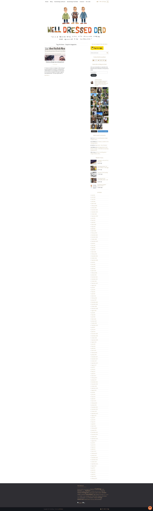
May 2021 (93, 291)
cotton (103, 489)
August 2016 (93, 390)
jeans (96, 492)
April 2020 (93, 316)
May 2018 (93, 346)
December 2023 (94, 235)
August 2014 (93, 440)
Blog (51, 1)
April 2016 (93, 398)
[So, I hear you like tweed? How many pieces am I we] (93, 126)
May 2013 (93, 472)
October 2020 (94, 306)
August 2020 (93, 310)
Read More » (47, 75)
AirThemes (61, 509)
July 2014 (93, 442)
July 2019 (93, 327)
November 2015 (94, 409)
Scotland (84, 496)
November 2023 (94, 237)
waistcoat (80, 499)
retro (78, 496)
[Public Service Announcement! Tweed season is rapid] (93, 108)
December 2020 (94, 302)
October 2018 (94, 337)
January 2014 (93, 455)
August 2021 (93, 285)
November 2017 (94, 358)
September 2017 (94, 363)
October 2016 (94, 386)
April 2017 (93, 373)
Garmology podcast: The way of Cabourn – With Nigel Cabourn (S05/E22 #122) (102, 167)
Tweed (95, 497)
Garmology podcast (59, 1)
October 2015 (94, 411)
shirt (91, 496)
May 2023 (93, 247)
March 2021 (93, 295)
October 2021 (94, 281)
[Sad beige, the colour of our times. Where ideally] (93, 102)
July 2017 (93, 367)
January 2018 (93, 354)
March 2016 (93, 400)
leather (99, 492)
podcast (107, 494)
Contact (82, 1)
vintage (100, 497)
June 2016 (93, 394)
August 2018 (93, 342)
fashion (87, 491)
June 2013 (93, 470)
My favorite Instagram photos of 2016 (101, 185)
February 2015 (94, 428)
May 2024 (93, 226)
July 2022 (93, 262)
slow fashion (104, 496)
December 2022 (94, 256)
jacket (90, 492)
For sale (88, 1)
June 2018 (93, 344)
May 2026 (93, 199)
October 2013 (94, 461)
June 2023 (93, 245)
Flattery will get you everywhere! (55, 62)
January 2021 (93, 300)
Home (46, 1)
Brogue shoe (88, 489)
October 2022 (94, 258)
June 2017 (93, 369)
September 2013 (94, 463)
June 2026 (93, 197)
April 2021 (93, 293)
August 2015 (93, 415)
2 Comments (55, 64)
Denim (79, 491)
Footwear (93, 491)
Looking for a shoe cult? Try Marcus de (102, 161)
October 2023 (94, 239)
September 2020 (94, 308)
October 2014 (94, 436)
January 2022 (93, 274)
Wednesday (92, 499)
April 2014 (93, 449)
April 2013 (93, 474)
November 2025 (94, 211)
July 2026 (93, 195)
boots (84, 489)
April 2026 (93, 201)
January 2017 (93, 379)
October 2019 (94, 323)
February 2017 (94, 377)
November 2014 (94, 434)
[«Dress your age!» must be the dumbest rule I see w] (105, 120)
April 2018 (93, 348)
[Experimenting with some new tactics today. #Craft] (93, 120)
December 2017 (94, 356)
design (83, 491)
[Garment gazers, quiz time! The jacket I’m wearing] (99, 108)
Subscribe (94, 75)
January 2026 (93, 207)
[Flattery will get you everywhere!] (55, 53)
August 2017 (93, 365)
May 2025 (93, 220)
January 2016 (93, 405)
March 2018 (93, 350)
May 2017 (93, 371)
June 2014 (93, 444)
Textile (87, 497)
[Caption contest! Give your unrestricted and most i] (93, 90)
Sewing (87, 496)
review (80, 496)
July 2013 (93, 468)
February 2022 (94, 272)
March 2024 (93, 230)
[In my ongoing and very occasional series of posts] (105, 114)
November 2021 (94, 279)
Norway (101, 494)
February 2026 (94, 205)
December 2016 (94, 382)
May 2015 (93, 421)
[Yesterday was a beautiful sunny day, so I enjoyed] (99, 126)
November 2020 (94, 304)
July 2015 (93, 417)
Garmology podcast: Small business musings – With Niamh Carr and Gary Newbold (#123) (99, 149)
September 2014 (94, 438)
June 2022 (93, 264)
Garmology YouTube (72, 1)
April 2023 (93, 249)
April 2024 (93, 228)
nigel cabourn (96, 494)
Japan (93, 492)
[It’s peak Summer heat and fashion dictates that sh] (99, 102)
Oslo (104, 494)
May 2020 (93, 314)
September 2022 (94, 260)
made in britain (81, 494)
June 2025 (93, 218)
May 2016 (93, 396)
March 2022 (93, 270)
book (82, 489)
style (78, 497)
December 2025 (94, 209)
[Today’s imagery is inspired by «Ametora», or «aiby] (99, 96)
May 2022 (93, 266)
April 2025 (93, 222)
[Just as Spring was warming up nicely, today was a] (93, 114)
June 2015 (93, 419)
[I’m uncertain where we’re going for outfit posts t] (105, 90)
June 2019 (93, 329)
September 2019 (94, 325)
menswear (89, 494)
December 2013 (94, 457)
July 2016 (93, 392)
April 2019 (93, 331)
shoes (96, 496)
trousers (90, 497)
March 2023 (93, 251)
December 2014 (94, 432)
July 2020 (93, 312)
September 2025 (94, 216)
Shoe (93, 496)
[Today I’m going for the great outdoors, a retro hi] (99, 114)
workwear (99, 499)
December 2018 (94, 333)
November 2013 (94, 459)
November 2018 (94, 335)
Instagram (85, 493)
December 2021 (94, 277)
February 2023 (94, 253)
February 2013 (94, 478)
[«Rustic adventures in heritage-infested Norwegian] (105, 96)
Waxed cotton (87, 499)
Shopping (99, 496)
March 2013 (93, 476)
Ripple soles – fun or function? (101, 145)
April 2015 (93, 424)
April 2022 (93, 268)
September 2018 (94, 340)
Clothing (97, 489)
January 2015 (93, 430)
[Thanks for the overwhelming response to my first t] (99, 120)
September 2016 (94, 388)
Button (92, 489)
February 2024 (94, 232)
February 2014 (94, 453)
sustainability (82, 497)
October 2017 (94, 361)
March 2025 (93, 224)
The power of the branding (102, 172)
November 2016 (94, 384)
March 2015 (93, 426)
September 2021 (94, 283)
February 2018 (94, 352)
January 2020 (93, 321)
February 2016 (94, 403)
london (104, 493)
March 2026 (93, 203)
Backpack (79, 489)
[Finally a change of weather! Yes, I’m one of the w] (105, 102)
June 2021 (93, 289)
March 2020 (93, 319)
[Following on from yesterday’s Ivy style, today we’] (93, 96)
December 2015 (94, 407)
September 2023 (94, 241)
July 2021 (93, 287)
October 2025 (94, 214)
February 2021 (94, 298)
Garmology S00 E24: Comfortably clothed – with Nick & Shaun (102, 179)
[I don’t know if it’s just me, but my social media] (99, 90)
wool (96, 499)
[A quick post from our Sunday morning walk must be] (105, 108)
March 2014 (93, 451)
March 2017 (93, 375)
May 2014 (93, 447)
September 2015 (94, 413)
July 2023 (93, 243)
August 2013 (93, 465)
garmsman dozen (98, 491)
